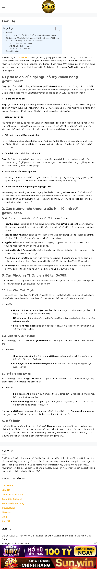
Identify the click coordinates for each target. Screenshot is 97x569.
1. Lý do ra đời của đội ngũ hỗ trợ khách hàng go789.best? (34, 35)
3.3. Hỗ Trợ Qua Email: (21, 48)
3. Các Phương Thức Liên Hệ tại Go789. (26, 41)
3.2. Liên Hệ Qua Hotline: (22, 46)
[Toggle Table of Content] (56, 29)
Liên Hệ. (9, 32)
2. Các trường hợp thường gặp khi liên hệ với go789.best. (34, 38)
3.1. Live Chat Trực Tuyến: (22, 43)
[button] (3, 7)
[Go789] (48, 6)
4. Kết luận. (14, 51)
